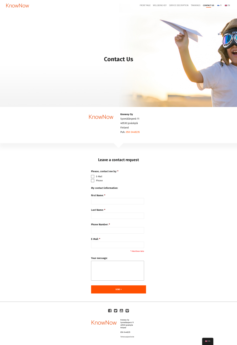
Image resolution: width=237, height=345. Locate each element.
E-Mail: (95, 239)
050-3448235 (133, 132)
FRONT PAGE (145, 5)
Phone (99, 180)
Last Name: (98, 209)
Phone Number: (100, 224)
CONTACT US (208, 5)
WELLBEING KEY (160, 5)
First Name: (98, 195)
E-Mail (99, 176)
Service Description (178, 5)
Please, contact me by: (104, 171)
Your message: (99, 258)
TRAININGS (195, 5)
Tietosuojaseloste (127, 337)
